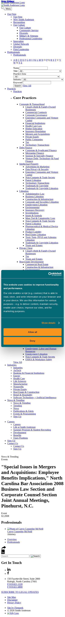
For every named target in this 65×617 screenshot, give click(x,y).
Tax (27, 142)
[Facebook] (8, 573)
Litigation (24, 191)
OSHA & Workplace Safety (38, 359)
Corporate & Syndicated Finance (41, 150)
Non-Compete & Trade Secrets (40, 177)
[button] (3, 548)
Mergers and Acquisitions (37, 134)
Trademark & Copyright (36, 185)
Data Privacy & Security (37, 169)
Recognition (19, 22)
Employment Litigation (36, 204)
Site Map (11, 597)
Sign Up (17, 416)
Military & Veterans (28, 36)
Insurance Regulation (35, 131)
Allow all (32, 332)
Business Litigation (34, 196)
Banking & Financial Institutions (28, 373)
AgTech (17, 370)
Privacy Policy (14, 602)
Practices (11, 88)
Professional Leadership (30, 38)
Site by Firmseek (15, 607)
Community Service (28, 30)
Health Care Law (33, 126)
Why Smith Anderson (23, 19)
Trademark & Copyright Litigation (41, 188)
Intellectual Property (29, 164)
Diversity (23, 33)
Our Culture (19, 25)
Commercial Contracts (36, 112)
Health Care (19, 378)
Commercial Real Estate (36, 264)
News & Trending (15, 400)
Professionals (13, 52)
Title (15, 71)
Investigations (32, 213)
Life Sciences (19, 381)
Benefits (17, 435)
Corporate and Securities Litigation (42, 202)
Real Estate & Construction (26, 392)
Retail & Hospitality (22, 395)
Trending (17, 405)
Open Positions (20, 438)
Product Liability (33, 232)
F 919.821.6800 (15, 587)
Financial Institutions (35, 123)
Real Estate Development (31, 261)
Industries (11, 365)
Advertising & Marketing (37, 166)
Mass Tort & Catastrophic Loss (40, 218)
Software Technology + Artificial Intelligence (34, 397)
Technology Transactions (37, 145)
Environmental (32, 207)
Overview (12, 539)
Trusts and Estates (33, 245)
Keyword (17, 82)
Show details (48, 323)
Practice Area (19, 74)
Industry (17, 79)
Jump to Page (7, 1)
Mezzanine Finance (34, 153)
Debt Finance (25, 147)
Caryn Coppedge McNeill (19, 531)
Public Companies (34, 139)
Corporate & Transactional (32, 104)
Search (18, 86)
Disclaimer (12, 600)
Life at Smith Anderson (24, 427)
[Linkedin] (8, 570)
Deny (32, 341)
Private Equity (32, 137)
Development (19, 432)
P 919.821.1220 (15, 584)
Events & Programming (24, 414)
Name (16, 68)
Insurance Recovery (34, 210)
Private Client (25, 248)
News (16, 408)
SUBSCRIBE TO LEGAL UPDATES (20, 592)
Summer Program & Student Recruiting (32, 430)
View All (27, 85)
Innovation (18, 41)
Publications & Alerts (23, 411)
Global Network (21, 44)
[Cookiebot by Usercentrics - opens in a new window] (48, 274)
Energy (16, 376)
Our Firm (11, 14)
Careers (11, 421)
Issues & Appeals (33, 215)
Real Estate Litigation (35, 234)
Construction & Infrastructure (39, 199)
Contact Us (12, 443)
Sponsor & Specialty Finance (39, 156)
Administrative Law (34, 194)
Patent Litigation (33, 180)
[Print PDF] (3, 553)
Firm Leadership (21, 49)
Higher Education (33, 128)
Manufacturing (20, 384)
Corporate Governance (36, 115)
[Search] (3, 8)
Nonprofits (18, 386)
